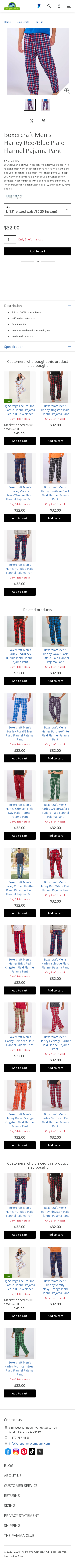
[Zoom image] (67, 91)
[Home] (10, 6)
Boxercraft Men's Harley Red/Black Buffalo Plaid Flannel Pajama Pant (19, 656)
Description (13, 306)
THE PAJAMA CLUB (19, 1535)
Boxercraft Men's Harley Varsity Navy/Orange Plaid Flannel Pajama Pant (19, 493)
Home (7, 22)
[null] (32, 121)
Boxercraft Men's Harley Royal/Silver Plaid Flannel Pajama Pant (20, 733)
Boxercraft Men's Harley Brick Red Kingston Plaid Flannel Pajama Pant (20, 965)
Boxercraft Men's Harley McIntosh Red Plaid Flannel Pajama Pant (55, 1120)
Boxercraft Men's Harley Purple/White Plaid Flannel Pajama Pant (55, 733)
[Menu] (69, 6)
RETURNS (12, 1495)
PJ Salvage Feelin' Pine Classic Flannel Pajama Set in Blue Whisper (20, 410)
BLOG (9, 1466)
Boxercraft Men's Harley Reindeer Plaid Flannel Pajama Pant (19, 1041)
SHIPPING (12, 1525)
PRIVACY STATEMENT (21, 1515)
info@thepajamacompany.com (29, 1443)
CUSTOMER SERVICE (21, 1486)
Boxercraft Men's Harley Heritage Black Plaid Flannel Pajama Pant (55, 493)
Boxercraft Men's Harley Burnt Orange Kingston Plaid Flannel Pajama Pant (20, 1120)
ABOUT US (13, 1476)
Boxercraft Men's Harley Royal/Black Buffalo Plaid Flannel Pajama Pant (55, 656)
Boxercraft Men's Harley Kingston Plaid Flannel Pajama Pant (55, 410)
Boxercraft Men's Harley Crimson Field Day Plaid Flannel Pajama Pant (20, 811)
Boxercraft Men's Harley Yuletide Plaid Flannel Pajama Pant (20, 569)
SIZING (9, 1505)
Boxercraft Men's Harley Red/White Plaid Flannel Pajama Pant (55, 886)
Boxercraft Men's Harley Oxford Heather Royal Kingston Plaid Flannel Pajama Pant (20, 888)
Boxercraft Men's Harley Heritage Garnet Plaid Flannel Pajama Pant (55, 1043)
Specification (13, 346)
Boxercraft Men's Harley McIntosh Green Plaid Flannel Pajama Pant (19, 1368)
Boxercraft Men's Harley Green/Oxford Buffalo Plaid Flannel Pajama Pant (55, 811)
